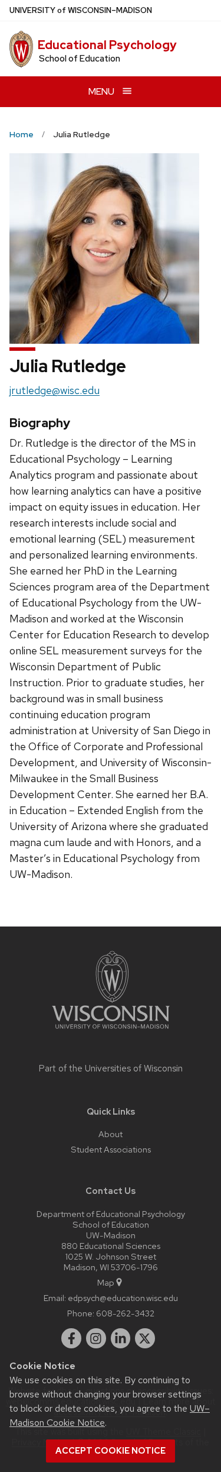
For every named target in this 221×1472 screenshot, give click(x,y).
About (110, 1133)
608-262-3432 (125, 1313)
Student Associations (111, 1149)
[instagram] (96, 1338)
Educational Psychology (107, 45)
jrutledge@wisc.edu (54, 390)
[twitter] (145, 1338)
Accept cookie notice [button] (110, 1451)
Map (105, 1282)
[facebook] (71, 1338)
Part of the (111, 1068)
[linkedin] (121, 1338)
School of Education (79, 58)
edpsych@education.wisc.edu (123, 1297)
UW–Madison (80, 10)
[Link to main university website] (111, 1031)
